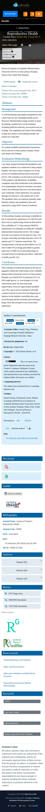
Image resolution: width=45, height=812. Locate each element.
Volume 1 (21, 578)
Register (10, 14)
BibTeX (28, 421)
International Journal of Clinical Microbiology (17, 684)
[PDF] (6, 467)
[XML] (6, 476)
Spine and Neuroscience (14, 667)
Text (7, 428)
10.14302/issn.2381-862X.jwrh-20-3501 (22, 438)
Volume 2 (21, 570)
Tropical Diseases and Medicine (17, 660)
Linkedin (34, 806)
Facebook (13, 806)
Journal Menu (22, 28)
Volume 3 (21, 562)
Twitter (24, 806)
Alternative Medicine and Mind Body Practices (19, 674)
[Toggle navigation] (38, 14)
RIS (18, 421)
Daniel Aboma (9, 82)
